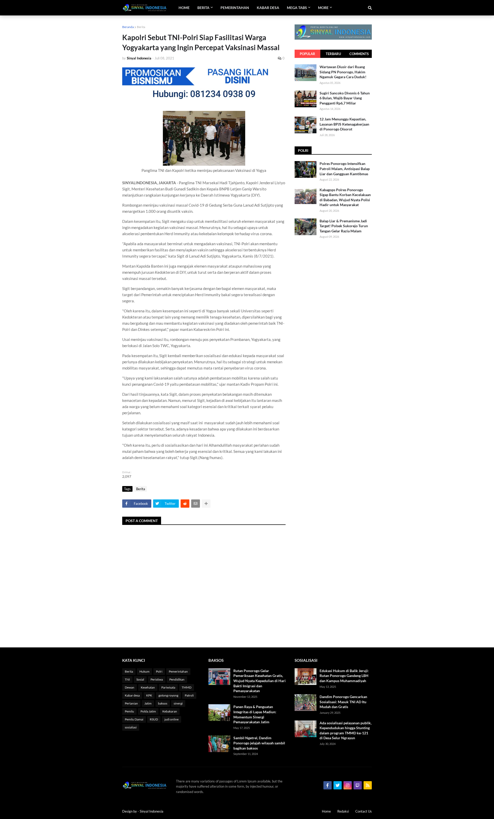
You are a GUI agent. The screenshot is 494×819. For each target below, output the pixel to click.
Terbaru (333, 54)
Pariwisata (168, 687)
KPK (149, 695)
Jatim (148, 703)
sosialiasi (131, 727)
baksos (162, 703)
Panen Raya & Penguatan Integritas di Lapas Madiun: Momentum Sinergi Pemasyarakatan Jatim (254, 714)
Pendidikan (176, 679)
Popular (307, 54)
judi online (171, 719)
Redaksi (343, 811)
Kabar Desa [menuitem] (268, 7)
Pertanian (131, 703)
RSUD (154, 719)
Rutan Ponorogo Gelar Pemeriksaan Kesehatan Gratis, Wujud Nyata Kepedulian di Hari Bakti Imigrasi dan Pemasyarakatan (259, 680)
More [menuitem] (323, 7)
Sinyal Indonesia (151, 811)
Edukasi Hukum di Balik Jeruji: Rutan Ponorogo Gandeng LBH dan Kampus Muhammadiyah (344, 675)
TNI (127, 679)
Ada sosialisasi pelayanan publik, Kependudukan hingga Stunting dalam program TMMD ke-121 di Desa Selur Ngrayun (346, 730)
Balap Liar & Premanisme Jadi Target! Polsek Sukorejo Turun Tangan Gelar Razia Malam (344, 226)
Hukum (144, 671)
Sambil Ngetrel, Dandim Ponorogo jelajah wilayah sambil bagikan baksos (259, 743)
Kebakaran (169, 711)
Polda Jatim (148, 711)
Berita (141, 27)
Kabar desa (132, 695)
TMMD (186, 687)
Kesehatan (148, 687)
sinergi (178, 703)
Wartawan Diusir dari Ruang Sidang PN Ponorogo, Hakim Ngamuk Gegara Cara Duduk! (343, 72)
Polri (159, 671)
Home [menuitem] (184, 7)
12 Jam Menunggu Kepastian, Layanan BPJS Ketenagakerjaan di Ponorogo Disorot (344, 124)
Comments (359, 54)
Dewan (129, 687)
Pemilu (129, 711)
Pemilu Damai (134, 719)
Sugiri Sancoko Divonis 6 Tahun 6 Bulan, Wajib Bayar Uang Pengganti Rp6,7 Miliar (345, 98)
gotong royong (168, 695)
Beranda (128, 27)
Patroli (189, 695)
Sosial (140, 679)
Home (326, 811)
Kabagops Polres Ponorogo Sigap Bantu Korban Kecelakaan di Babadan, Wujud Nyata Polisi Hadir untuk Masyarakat (345, 197)
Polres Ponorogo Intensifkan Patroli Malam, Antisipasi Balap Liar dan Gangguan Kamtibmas (345, 168)
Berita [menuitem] (203, 7)
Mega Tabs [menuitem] (297, 7)
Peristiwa (157, 679)
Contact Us (363, 811)
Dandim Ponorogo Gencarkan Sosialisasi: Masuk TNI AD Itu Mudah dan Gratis (343, 701)
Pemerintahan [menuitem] (234, 7)
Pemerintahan (178, 671)
